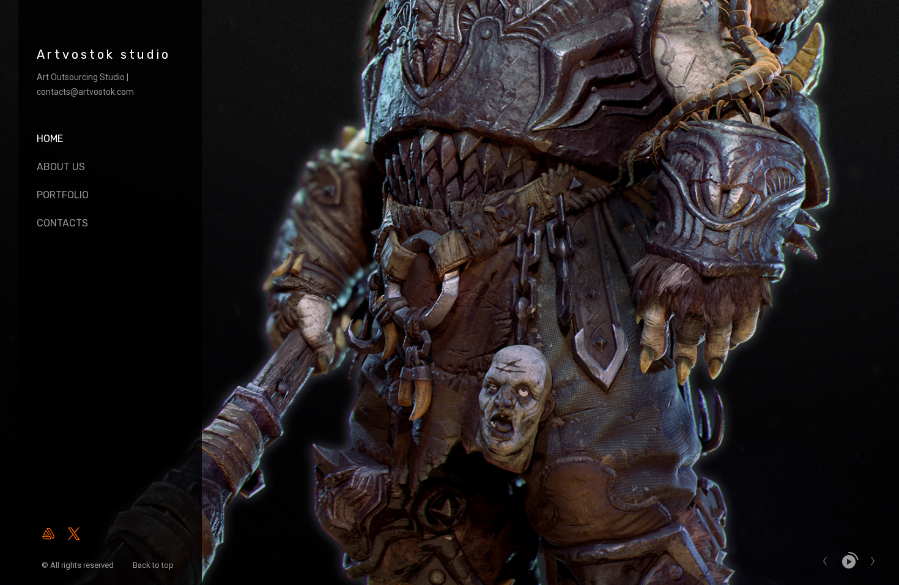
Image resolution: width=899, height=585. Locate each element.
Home (50, 138)
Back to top (154, 565)
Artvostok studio (104, 54)
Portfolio (63, 195)
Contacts (62, 223)
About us (61, 167)
